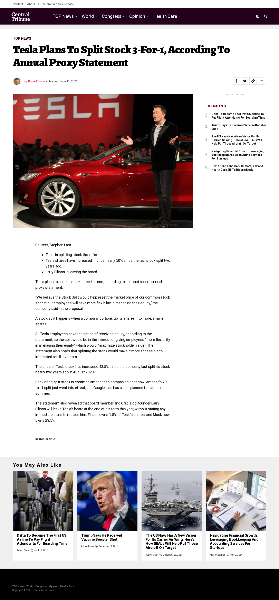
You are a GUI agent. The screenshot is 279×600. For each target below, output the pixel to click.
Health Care (165, 16)
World (88, 16)
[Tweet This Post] (244, 81)
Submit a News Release (58, 4)
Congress (111, 16)
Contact (18, 4)
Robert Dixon (36, 81)
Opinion (137, 16)
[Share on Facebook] (236, 81)
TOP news (63, 16)
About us (33, 4)
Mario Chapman (217, 554)
